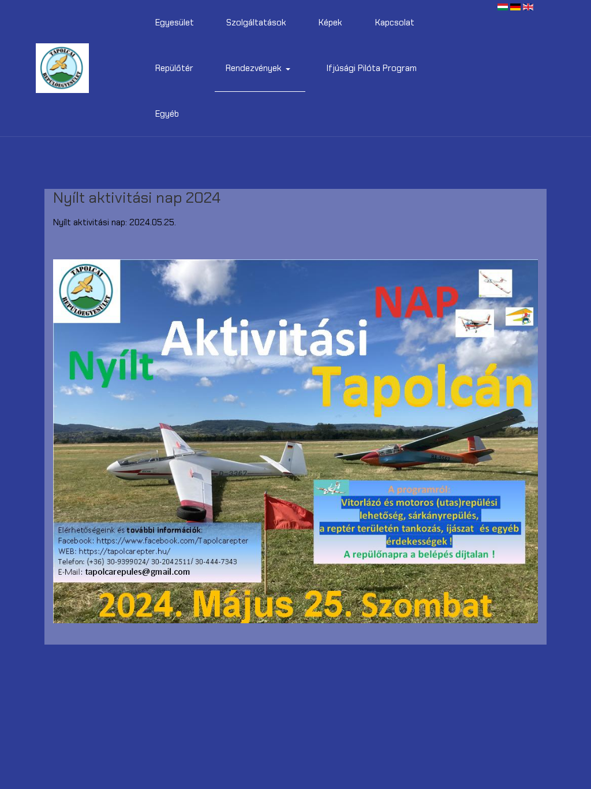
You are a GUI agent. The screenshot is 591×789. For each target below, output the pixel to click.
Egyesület (174, 22)
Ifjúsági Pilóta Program (372, 68)
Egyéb (167, 114)
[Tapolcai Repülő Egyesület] (62, 68)
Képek (330, 22)
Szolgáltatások (256, 22)
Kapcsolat (394, 22)
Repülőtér (174, 68)
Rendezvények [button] (254, 68)
